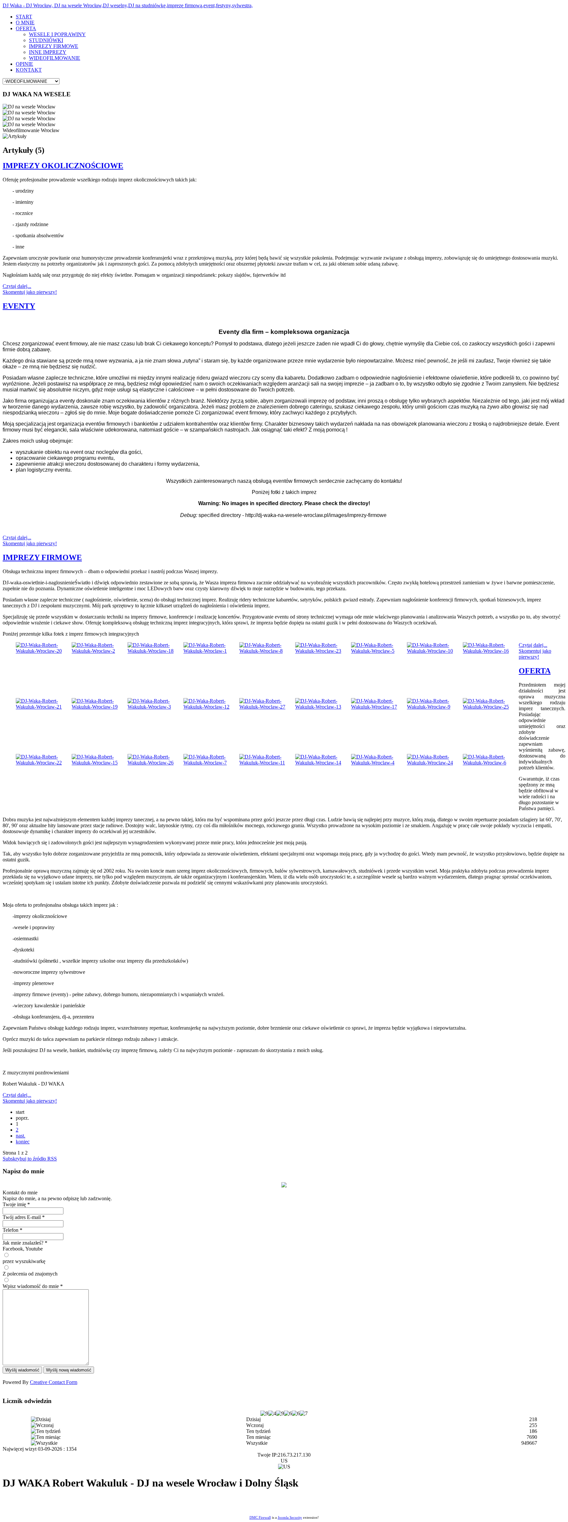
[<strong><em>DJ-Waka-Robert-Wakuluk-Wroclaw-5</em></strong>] (379, 651)
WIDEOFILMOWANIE (54, 58)
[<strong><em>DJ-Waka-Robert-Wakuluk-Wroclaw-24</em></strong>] (435, 762)
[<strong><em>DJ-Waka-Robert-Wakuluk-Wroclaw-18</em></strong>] (155, 651)
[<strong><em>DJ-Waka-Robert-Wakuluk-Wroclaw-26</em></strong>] (155, 762)
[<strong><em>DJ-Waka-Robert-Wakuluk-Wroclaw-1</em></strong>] (211, 651)
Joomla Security (290, 1517)
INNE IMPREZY (47, 52)
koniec (23, 1141)
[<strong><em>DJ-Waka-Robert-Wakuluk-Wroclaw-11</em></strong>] (267, 762)
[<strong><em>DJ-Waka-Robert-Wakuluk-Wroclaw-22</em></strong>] (44, 762)
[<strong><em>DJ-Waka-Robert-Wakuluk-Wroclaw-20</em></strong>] (44, 651)
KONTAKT (29, 70)
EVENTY (19, 306)
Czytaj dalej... (17, 286)
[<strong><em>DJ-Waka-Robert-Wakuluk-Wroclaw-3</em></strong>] (155, 707)
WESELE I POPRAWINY (57, 34)
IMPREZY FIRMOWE (53, 46)
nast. (20, 1135)
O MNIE (25, 22)
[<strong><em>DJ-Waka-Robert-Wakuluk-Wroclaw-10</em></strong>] (435, 651)
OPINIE (24, 64)
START (24, 16)
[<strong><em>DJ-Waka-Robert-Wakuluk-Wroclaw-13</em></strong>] (323, 707)
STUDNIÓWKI (46, 40)
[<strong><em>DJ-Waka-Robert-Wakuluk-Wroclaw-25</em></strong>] (491, 707)
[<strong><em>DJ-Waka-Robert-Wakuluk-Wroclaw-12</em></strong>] (211, 707)
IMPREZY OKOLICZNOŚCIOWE (63, 165)
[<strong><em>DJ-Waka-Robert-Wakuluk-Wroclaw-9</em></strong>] (435, 707)
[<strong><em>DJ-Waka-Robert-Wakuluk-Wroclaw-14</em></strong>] (323, 762)
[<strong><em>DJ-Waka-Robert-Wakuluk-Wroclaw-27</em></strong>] (267, 707)
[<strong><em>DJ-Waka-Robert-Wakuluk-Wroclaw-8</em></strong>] (267, 651)
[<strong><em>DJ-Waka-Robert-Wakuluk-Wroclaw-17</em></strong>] (379, 707)
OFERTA (26, 28)
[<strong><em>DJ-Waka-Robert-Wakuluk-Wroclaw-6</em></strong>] (491, 762)
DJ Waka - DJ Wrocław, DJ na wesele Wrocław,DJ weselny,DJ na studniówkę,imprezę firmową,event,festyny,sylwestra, (128, 5)
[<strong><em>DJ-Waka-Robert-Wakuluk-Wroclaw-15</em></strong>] (100, 762)
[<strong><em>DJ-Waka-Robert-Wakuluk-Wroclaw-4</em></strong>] (379, 762)
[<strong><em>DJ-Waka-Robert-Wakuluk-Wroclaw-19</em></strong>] (100, 707)
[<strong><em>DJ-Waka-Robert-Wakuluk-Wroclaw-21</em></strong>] (44, 707)
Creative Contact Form (53, 1382)
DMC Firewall (260, 1517)
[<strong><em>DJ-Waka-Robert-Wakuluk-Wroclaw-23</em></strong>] (323, 651)
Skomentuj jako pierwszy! (30, 292)
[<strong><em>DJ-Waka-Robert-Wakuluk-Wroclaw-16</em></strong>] (491, 651)
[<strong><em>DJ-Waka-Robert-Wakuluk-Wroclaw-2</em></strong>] (100, 651)
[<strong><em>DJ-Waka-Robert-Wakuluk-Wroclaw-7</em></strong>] (211, 762)
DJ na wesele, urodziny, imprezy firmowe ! (98, 1502)
